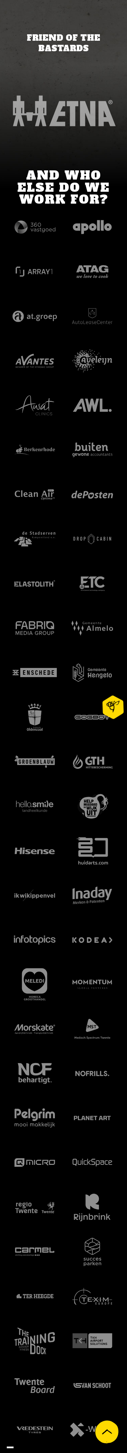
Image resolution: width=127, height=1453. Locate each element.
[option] (17, 1448)
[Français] (23, 1448)
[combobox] (10, 1447)
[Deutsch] (30, 1448)
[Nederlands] (17, 1448)
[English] (10, 1447)
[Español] (37, 1448)
